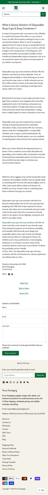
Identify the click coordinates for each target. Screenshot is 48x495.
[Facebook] (4, 382)
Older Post (24, 283)
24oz (11, 251)
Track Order (6, 459)
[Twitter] (24, 382)
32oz (6, 251)
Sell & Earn (6, 433)
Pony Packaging (20, 489)
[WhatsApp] (14, 382)
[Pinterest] (21, 382)
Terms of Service (8, 469)
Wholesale (6, 426)
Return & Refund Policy (11, 452)
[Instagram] (10, 382)
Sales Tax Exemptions (10, 455)
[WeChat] (28, 382)
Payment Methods (9, 448)
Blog (4, 439)
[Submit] (43, 14)
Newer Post (24, 293)
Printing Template (9, 462)
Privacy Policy (7, 465)
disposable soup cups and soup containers (22, 48)
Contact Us (6, 422)
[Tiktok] (17, 382)
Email (4, 317)
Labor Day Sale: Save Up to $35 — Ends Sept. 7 (24, 2)
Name (4, 307)
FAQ (3, 436)
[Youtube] (7, 382)
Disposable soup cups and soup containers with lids (21, 222)
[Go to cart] (43, 8)
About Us (5, 419)
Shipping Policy (8, 445)
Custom (5, 429)
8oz (15, 251)
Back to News (24, 288)
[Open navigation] (3, 8)
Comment (5, 326)
